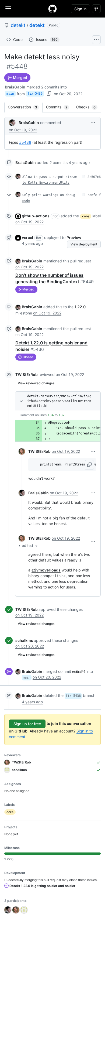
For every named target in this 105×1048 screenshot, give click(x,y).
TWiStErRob (26, 374)
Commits (59, 107)
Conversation (25, 107)
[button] (93, 122)
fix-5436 (35, 93)
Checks (88, 107)
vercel (27, 237)
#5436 (25, 142)
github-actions (36, 216)
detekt (18, 25)
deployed (52, 237)
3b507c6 (94, 177)
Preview (73, 237)
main (10, 93)
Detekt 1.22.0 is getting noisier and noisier (42, 886)
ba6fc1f (94, 195)
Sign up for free (27, 723)
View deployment (84, 244)
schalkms (24, 640)
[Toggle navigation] (8, 8)
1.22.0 (80, 306)
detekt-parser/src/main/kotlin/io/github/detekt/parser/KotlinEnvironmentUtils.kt (59, 401)
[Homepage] (52, 8)
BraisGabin (15, 87)
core (85, 216)
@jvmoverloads (46, 570)
